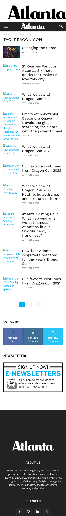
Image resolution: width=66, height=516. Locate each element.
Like (13, 329)
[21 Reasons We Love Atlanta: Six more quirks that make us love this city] (11, 70)
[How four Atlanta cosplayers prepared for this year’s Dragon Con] (11, 256)
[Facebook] (19, 511)
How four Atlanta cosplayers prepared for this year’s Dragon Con (40, 257)
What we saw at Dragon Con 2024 (36, 96)
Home (6, 34)
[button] (5, 26)
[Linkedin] (37, 511)
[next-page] (43, 304)
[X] (46, 511)
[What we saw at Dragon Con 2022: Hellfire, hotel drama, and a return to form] (11, 190)
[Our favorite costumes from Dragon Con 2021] (11, 284)
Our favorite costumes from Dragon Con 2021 (41, 281)
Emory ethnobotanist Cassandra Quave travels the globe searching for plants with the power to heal (42, 122)
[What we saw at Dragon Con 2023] (11, 150)
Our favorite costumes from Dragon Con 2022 (41, 168)
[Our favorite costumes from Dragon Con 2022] (11, 170)
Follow (33, 329)
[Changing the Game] (11, 52)
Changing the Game (39, 48)
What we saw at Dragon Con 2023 (36, 148)
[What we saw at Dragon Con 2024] (11, 98)
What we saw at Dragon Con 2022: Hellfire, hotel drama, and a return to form (40, 192)
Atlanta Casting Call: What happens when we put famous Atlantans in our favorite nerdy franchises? (40, 224)
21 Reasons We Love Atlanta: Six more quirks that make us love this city (39, 72)
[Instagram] (28, 511)
